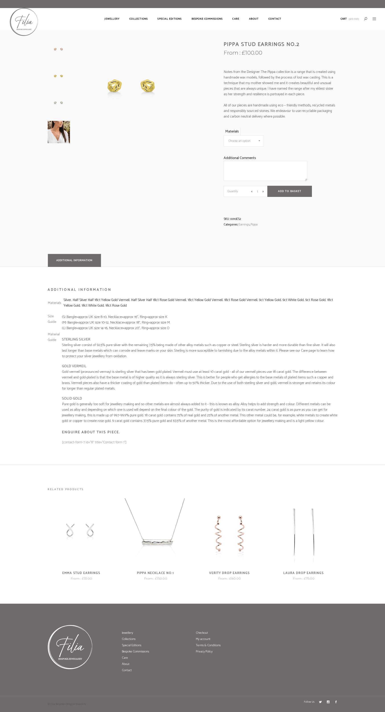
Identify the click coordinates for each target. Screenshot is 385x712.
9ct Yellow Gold (270, 300)
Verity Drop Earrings (229, 573)
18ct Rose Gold (116, 306)
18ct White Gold (93, 306)
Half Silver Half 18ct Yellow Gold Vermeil (101, 300)
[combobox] (244, 141)
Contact (127, 670)
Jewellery (127, 633)
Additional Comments (240, 158)
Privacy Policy (204, 651)
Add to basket (289, 191)
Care (125, 657)
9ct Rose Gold (315, 300)
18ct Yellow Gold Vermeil (205, 300)
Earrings (244, 224)
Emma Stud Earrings (81, 573)
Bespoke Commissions (135, 651)
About (125, 664)
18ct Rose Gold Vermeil (240, 300)
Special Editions (131, 645)
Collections (128, 639)
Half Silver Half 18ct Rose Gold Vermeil (158, 300)
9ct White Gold (293, 300)
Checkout (202, 633)
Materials (232, 131)
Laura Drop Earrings (303, 573)
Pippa (254, 224)
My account (203, 639)
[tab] (74, 260)
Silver (67, 300)
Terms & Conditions (208, 645)
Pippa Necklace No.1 (155, 573)
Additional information (74, 260)
